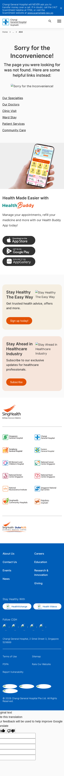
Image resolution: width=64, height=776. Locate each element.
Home (5, 32)
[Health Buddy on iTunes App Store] (18, 240)
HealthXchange (19, 606)
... (13, 32)
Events (7, 570)
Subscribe (16, 382)
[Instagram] (15, 627)
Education (40, 562)
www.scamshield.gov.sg (40, 12)
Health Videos (50, 606)
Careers (39, 553)
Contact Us (10, 562)
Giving (38, 583)
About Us (8, 553)
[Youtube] (42, 627)
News (6, 578)
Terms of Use (10, 656)
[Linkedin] (24, 627)
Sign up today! (19, 320)
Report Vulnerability (13, 671)
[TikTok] (33, 627)
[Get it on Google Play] (18, 251)
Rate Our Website (41, 664)
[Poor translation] (11, 730)
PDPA (6, 664)
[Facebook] (6, 627)
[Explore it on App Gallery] (18, 261)
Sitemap (36, 656)
